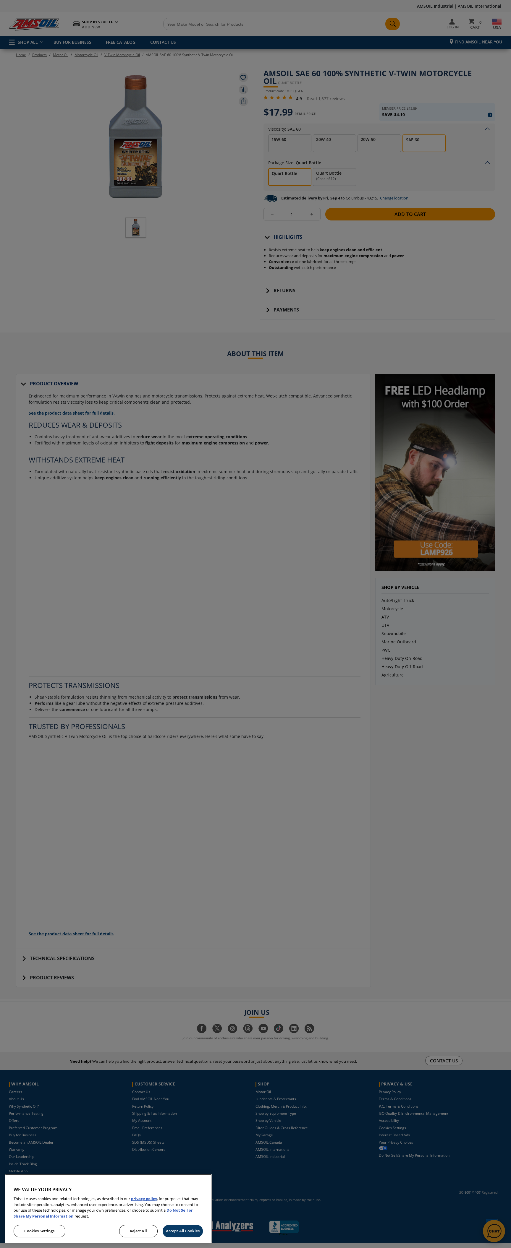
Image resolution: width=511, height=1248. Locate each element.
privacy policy (144, 1198)
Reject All (138, 1231)
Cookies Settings (39, 1231)
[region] (108, 1208)
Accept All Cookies (183, 1231)
